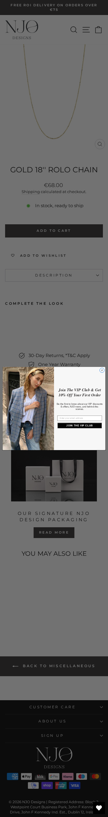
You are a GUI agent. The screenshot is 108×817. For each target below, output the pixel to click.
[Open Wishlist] (99, 808)
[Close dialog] (102, 370)
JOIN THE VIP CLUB (79, 425)
